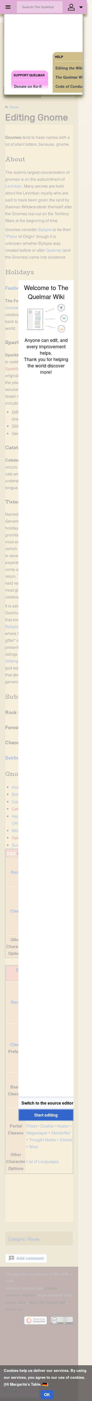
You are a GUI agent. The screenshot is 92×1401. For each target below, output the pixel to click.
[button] (46, 1103)
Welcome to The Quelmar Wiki (46, 292)
